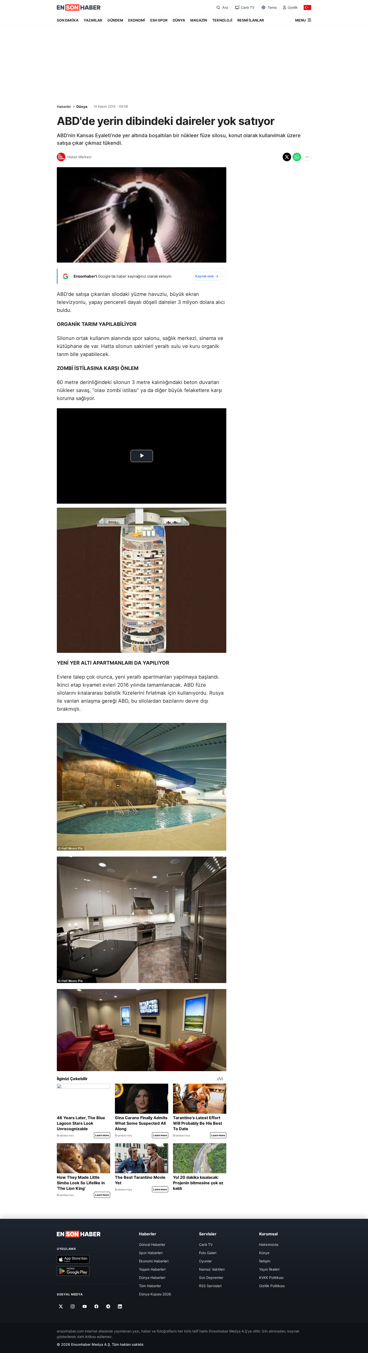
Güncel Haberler (152, 1244)
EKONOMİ (136, 20)
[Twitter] (61, 1306)
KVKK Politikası (271, 1277)
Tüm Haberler (150, 1286)
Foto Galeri (207, 1253)
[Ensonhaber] (79, 7)
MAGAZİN (198, 20)
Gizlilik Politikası (272, 1286)
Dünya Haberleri (152, 1277)
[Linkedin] (120, 1306)
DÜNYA (179, 20)
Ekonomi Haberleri (153, 1261)
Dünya (81, 106)
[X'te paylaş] (287, 157)
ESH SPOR (158, 20)
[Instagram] (73, 1306)
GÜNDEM (115, 20)
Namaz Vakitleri (212, 1269)
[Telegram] (108, 1306)
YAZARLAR (93, 20)
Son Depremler (211, 1277)
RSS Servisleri (210, 1286)
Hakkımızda (268, 1244)
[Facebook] (96, 1306)
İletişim (264, 1261)
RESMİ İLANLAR (250, 20)
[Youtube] (84, 1306)
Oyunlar (205, 1261)
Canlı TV (206, 1244)
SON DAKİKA (67, 20)
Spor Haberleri (150, 1253)
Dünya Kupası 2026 (155, 1294)
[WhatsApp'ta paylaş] (297, 157)
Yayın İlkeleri (269, 1269)
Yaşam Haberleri (152, 1269)
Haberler (64, 106)
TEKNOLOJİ (222, 20)
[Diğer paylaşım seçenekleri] (307, 157)
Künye (264, 1253)
